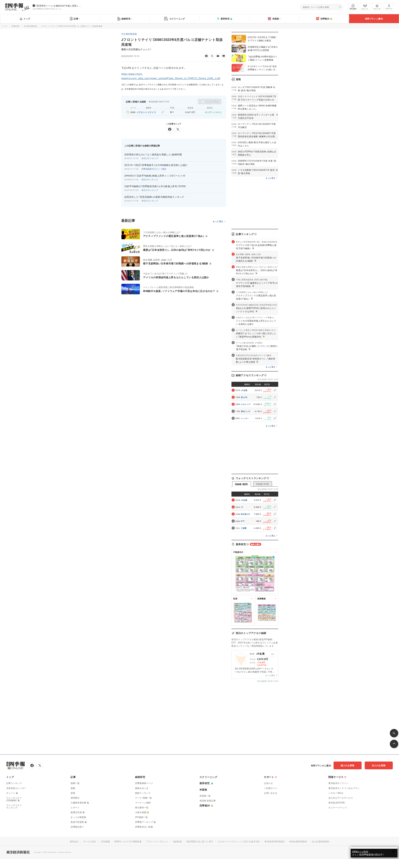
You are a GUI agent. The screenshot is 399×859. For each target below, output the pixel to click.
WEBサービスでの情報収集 (128, 841)
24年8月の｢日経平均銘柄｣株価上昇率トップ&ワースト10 (154, 175)
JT (242, 507)
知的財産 (177, 841)
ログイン (389, 8)
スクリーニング (177, 18)
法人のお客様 (379, 765)
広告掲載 (105, 841)
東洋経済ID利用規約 (274, 841)
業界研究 (225, 18)
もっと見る (218, 221)
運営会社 (74, 841)
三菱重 (244, 528)
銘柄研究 (126, 18)
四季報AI (324, 18)
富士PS (244, 397)
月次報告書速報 (30, 26)
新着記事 (15, 26)
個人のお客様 (347, 765)
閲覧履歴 (353, 8)
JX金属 (244, 390)
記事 (76, 18)
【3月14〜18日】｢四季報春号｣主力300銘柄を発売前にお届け (156, 165)
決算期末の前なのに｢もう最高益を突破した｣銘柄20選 (153, 154)
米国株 (275, 18)
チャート (364, 8)
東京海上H (245, 514)
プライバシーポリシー (157, 841)
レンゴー (245, 418)
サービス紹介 (89, 841)
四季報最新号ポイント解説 (154, 169)
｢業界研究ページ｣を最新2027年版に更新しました (59, 5)
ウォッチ (376, 8)
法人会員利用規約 (320, 841)
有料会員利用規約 (298, 841)
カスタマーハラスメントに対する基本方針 (239, 841)
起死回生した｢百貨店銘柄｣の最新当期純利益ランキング (154, 196)
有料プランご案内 (374, 18)
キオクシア (246, 404)
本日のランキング (150, 158)
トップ (26, 18)
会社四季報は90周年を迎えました (47, 8)
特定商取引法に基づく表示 (199, 841)
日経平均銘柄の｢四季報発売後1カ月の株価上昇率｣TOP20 (155, 186)
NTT (243, 521)
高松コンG (245, 411)
